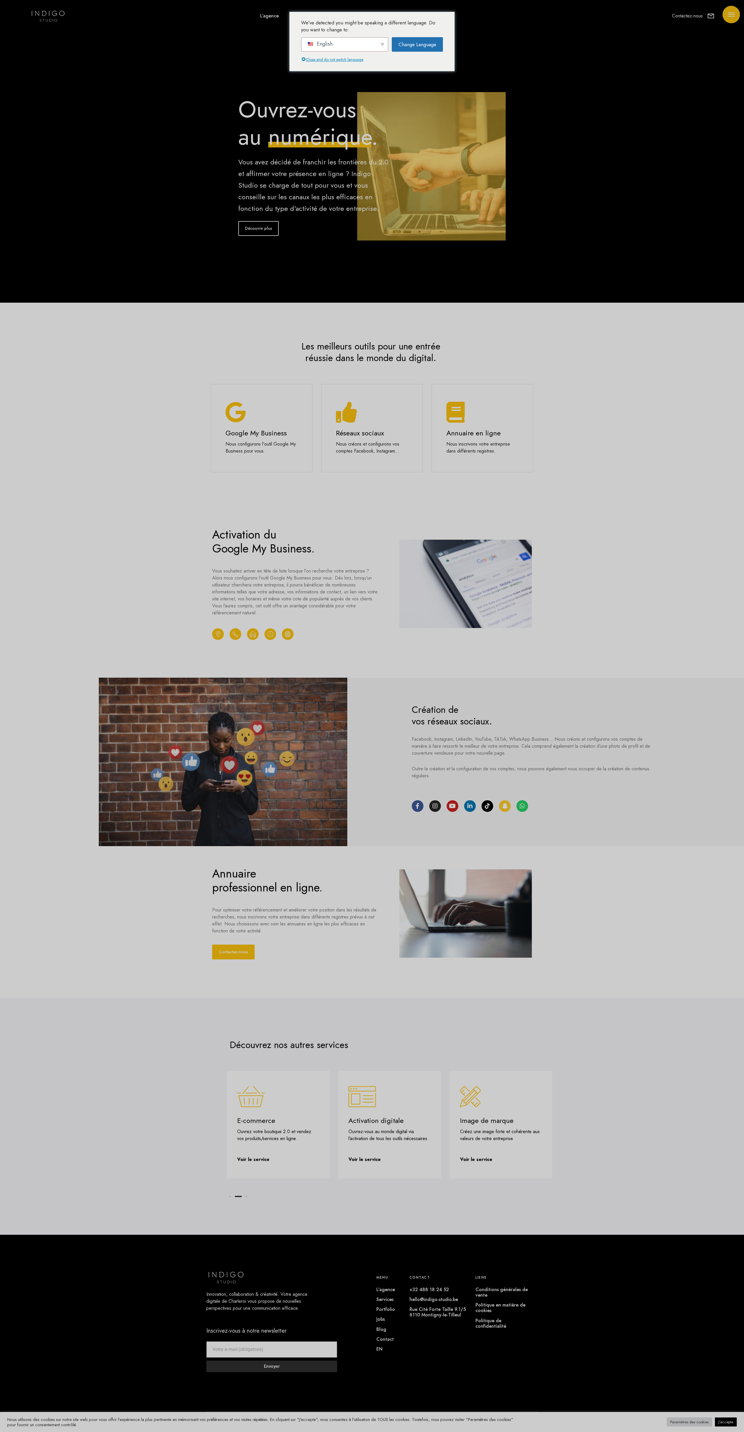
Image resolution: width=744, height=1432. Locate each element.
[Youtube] (452, 806)
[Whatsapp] (522, 806)
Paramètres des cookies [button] (689, 1422)
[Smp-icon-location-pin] (218, 634)
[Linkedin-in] (470, 806)
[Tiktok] (487, 806)
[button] (230, 1196)
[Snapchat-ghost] (505, 806)
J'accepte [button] (725, 1422)
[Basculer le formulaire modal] (710, 15)
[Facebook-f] (417, 806)
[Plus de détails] (731, 14)
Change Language (417, 44)
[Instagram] (435, 806)
